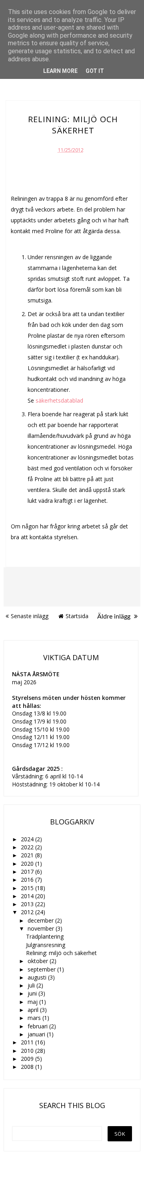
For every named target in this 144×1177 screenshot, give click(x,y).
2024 (28, 839)
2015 (28, 888)
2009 (28, 1058)
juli (32, 985)
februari (38, 1026)
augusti (38, 977)
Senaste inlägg (29, 616)
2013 (28, 904)
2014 (28, 896)
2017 (28, 871)
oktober (39, 961)
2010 (28, 1050)
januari (37, 1034)
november (42, 928)
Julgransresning (45, 945)
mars (35, 1018)
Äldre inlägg (114, 616)
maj (33, 1002)
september (42, 969)
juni (33, 993)
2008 (28, 1066)
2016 (28, 879)
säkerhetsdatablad (59, 400)
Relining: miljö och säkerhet (61, 953)
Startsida (77, 616)
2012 (28, 912)
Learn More (60, 71)
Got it (95, 71)
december (41, 920)
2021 (28, 855)
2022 (28, 847)
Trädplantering (45, 936)
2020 (28, 863)
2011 (28, 1042)
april (34, 1010)
